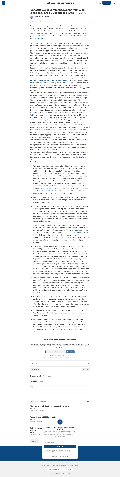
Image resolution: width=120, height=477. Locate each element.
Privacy (63, 465)
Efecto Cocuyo (81, 98)
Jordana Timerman (39, 410)
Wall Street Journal (70, 33)
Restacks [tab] (41, 381)
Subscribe (107, 3)
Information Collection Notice (59, 452)
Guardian (55, 150)
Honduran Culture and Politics (44, 197)
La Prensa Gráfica (59, 183)
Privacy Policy (72, 452)
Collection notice (74, 465)
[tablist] (37, 381)
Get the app (68, 469)
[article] (60, 409)
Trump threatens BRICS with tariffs (43, 417)
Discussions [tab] (43, 401)
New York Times (39, 38)
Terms (67, 465)
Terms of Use (68, 450)
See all (34, 441)
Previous (36, 369)
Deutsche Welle (53, 173)
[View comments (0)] (35, 21)
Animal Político (83, 274)
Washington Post (42, 278)
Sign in (115, 3)
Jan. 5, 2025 (33, 408)
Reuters (49, 181)
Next (84, 369)
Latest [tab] (36, 401)
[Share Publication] (100, 3)
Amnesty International (77, 232)
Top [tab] (32, 401)
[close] (75, 420)
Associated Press (48, 191)
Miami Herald (51, 211)
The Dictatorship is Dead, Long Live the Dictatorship (49, 406)
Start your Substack (55, 469)
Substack (51, 473)
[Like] (32, 21)
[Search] (96, 3)
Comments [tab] (34, 381)
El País (79, 186)
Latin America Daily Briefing (41, 16)
